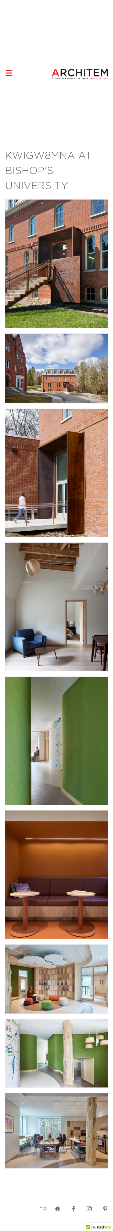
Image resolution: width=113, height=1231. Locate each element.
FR (43, 1209)
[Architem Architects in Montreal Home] (79, 73)
